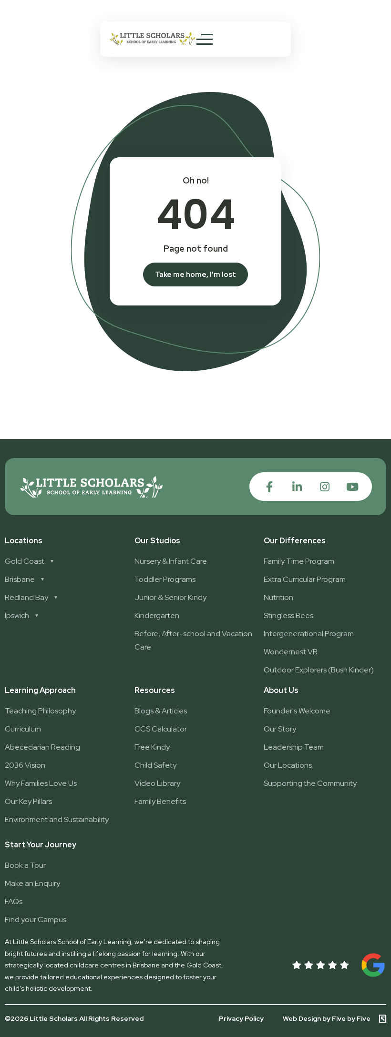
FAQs (13, 901)
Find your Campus (35, 920)
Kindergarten (156, 615)
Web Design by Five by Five (326, 1019)
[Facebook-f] (269, 486)
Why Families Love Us (41, 783)
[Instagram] (324, 486)
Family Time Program (299, 561)
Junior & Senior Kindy (170, 597)
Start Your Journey (40, 845)
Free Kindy (152, 747)
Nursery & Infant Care (170, 561)
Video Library (157, 783)
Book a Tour (25, 865)
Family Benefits (160, 801)
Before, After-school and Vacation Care (193, 640)
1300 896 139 (351, 10)
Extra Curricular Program (305, 579)
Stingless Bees (288, 615)
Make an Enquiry (32, 883)
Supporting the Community (310, 783)
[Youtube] (352, 486)
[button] (267, 10)
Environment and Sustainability (57, 819)
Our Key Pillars (28, 801)
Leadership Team (294, 747)
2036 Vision (25, 765)
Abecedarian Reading (42, 747)
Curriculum (23, 729)
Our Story (280, 729)
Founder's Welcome (297, 711)
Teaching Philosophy (40, 711)
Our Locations (288, 765)
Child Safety (155, 765)
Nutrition (278, 597)
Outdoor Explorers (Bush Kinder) (319, 670)
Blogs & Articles (160, 711)
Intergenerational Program (309, 634)
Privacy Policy (241, 1018)
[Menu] (205, 39)
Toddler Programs (165, 579)
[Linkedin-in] (296, 486)
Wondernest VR (291, 652)
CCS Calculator (160, 729)
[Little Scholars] (153, 42)
